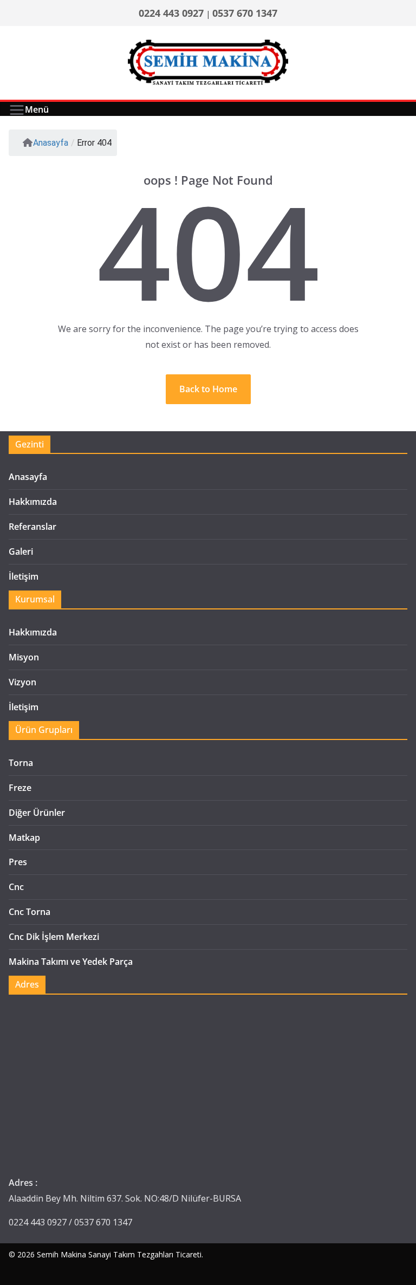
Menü (37, 109)
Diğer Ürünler (37, 813)
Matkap (24, 837)
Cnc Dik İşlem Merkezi (54, 937)
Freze (20, 788)
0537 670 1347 (244, 13)
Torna (21, 763)
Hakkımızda (33, 502)
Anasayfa (50, 143)
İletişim (23, 576)
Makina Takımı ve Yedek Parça (71, 962)
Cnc (16, 887)
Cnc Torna (29, 912)
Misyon (24, 657)
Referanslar (32, 527)
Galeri (21, 551)
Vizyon (22, 682)
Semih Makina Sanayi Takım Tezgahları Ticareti (119, 1254)
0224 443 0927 (171, 13)
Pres (18, 862)
